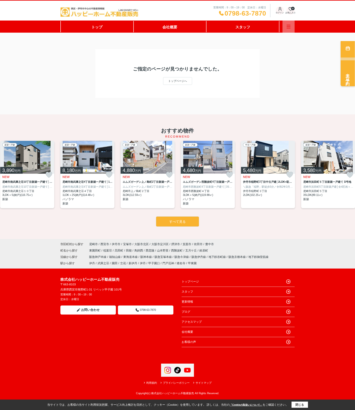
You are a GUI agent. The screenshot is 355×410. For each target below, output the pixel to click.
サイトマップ (204, 382)
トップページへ (177, 81)
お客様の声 (189, 341)
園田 (115, 263)
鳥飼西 (139, 250)
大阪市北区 (141, 244)
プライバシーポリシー (176, 382)
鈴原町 (203, 250)
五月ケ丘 (191, 250)
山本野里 (163, 250)
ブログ (186, 311)
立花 (123, 263)
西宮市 (104, 244)
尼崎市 (93, 244)
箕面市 (187, 244)
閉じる (299, 404)
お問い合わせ (90, 309)
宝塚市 (127, 244)
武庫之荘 (103, 263)
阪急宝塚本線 (163, 256)
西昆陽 (150, 250)
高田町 (119, 250)
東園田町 (95, 250)
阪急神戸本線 (98, 256)
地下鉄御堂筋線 (258, 256)
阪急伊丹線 (199, 256)
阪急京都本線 (237, 256)
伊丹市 (116, 244)
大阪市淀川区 (160, 244)
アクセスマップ (192, 321)
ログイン (280, 12)
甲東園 (192, 263)
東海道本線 (130, 256)
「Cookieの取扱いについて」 (246, 404)
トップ (97, 27)
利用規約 (151, 382)
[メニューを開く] (289, 27)
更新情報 (187, 301)
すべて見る (177, 221)
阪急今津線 (182, 256)
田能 (129, 250)
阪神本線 (146, 256)
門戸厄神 (168, 263)
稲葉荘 (108, 250)
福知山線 (115, 256)
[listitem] (87, 174)
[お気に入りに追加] (49, 174)
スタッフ (242, 27)
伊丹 (92, 263)
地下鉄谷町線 (218, 256)
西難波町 (177, 250)
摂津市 (175, 244)
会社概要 (170, 27)
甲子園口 (154, 263)
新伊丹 (133, 263)
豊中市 (209, 244)
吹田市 (198, 244)
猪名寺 (181, 263)
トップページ (190, 281)
